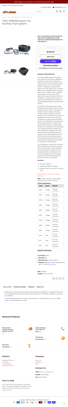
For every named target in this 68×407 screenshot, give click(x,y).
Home (4, 17)
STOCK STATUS (7, 287)
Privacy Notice (6, 364)
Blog (36, 364)
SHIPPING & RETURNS (20, 287)
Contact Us (38, 362)
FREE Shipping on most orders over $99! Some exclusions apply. (34, 2)
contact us (7, 300)
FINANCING (31, 287)
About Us (38, 360)
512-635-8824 (47, 7)
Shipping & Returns (8, 360)
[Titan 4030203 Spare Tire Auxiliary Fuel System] (17, 50)
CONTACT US (40, 287)
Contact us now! (7, 390)
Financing (5, 362)
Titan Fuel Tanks (48, 274)
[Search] (52, 11)
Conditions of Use (7, 365)
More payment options (50, 65)
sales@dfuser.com (60, 7)
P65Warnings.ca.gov (49, 264)
